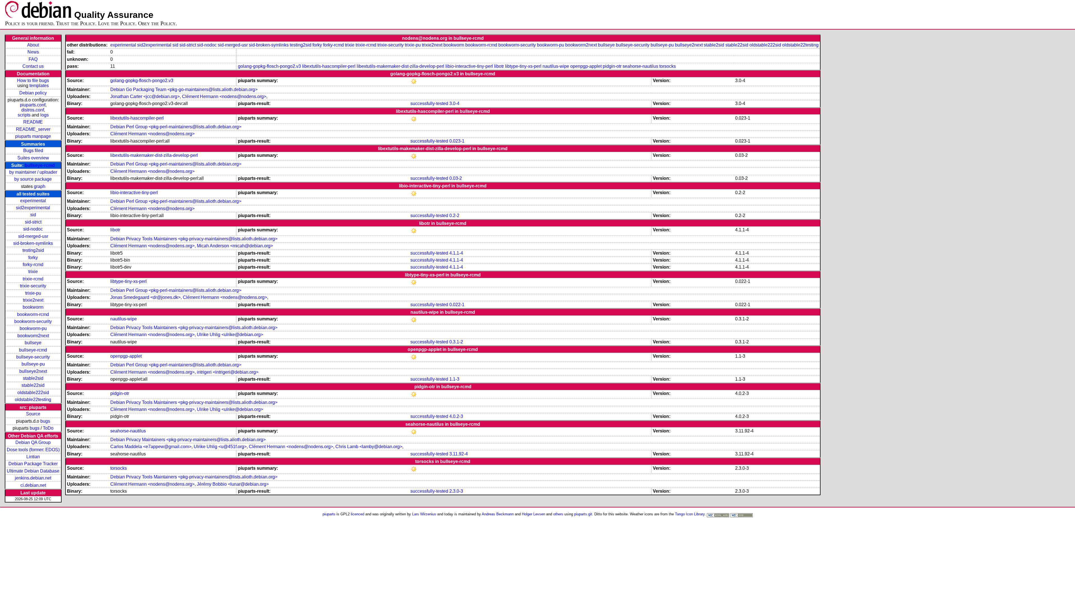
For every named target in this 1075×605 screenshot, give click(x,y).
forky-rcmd (33, 264)
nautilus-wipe (556, 66)
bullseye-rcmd (40, 165)
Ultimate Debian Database (33, 471)
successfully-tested (429, 103)
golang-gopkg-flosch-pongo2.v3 (269, 66)
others (558, 514)
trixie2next (33, 300)
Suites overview (33, 157)
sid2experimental (33, 207)
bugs (45, 421)
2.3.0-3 (456, 491)
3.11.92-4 (458, 454)
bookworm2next (33, 335)
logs (44, 115)
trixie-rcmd (33, 278)
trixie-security (33, 285)
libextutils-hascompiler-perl (329, 66)
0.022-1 (456, 304)
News (33, 52)
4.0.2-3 (456, 416)
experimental (33, 200)
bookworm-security (33, 321)
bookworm (33, 307)
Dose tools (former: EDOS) (33, 449)
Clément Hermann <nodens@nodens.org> (224, 96)
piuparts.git (583, 514)
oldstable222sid (33, 392)
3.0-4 (454, 103)
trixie (33, 271)
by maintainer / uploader (33, 172)
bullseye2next (33, 371)
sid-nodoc (33, 229)
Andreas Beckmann (498, 514)
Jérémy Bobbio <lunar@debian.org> (233, 484)
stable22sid (33, 385)
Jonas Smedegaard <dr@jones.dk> (145, 297)
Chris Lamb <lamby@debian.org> (368, 446)
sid (33, 214)
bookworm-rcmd (33, 314)
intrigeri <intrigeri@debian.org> (227, 372)
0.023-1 (456, 141)
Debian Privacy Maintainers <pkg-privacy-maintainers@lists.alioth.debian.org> (188, 439)
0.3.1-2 (456, 341)
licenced (357, 514)
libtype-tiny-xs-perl (523, 66)
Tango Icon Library (690, 514)
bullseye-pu (33, 364)
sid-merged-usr (33, 236)
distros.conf (32, 110)
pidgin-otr (612, 66)
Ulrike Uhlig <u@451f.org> (220, 446)
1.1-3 (454, 379)
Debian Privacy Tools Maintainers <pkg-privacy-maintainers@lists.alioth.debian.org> (193, 238)
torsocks (667, 66)
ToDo (48, 428)
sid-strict (33, 222)
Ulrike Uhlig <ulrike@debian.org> (230, 334)
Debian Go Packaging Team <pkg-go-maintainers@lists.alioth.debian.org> (184, 89)
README (33, 122)
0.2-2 (454, 215)
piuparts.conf (32, 105)
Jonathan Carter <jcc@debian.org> (145, 96)
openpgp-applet (586, 66)
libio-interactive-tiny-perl (469, 66)
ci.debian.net (33, 485)
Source (33, 413)
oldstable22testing (33, 399)
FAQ (33, 59)
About (33, 45)
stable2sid (33, 378)
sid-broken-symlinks (33, 243)
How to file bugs (33, 80)
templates (39, 85)
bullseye (33, 342)
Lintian (33, 456)
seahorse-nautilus (640, 66)
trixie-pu (33, 293)
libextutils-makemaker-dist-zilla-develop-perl (400, 66)
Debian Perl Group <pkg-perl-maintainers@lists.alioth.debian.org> (175, 126)
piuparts (328, 514)
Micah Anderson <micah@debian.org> (235, 245)
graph (39, 186)
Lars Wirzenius (424, 514)
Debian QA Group (33, 442)
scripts (24, 115)
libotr (499, 66)
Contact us (33, 66)
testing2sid (33, 250)
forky (33, 257)
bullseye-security (33, 357)
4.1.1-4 (456, 253)
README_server (33, 129)
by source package (33, 179)
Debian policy (33, 92)
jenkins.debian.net (33, 478)
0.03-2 (455, 178)
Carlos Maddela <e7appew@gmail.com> (150, 446)
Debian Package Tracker (33, 463)
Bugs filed (33, 150)
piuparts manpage (33, 136)
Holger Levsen (533, 514)
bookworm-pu (33, 328)
